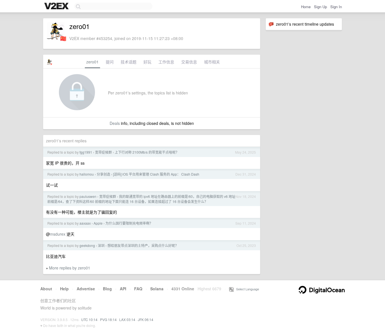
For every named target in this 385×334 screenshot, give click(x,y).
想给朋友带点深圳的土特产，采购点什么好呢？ (142, 245)
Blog (107, 288)
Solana (156, 288)
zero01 (92, 62)
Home (306, 6)
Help (64, 288)
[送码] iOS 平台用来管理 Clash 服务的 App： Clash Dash (156, 174)
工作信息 (166, 62)
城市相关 (212, 62)
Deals (115, 123)
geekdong (87, 245)
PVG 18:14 (108, 319)
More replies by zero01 (69, 268)
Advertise (86, 288)
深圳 (101, 245)
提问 (110, 62)
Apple (98, 223)
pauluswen (87, 196)
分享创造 (103, 174)
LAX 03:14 (127, 319)
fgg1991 (85, 152)
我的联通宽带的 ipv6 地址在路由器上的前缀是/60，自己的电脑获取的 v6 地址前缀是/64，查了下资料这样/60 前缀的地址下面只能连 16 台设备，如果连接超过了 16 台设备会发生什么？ (141, 199)
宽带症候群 (103, 152)
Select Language (246, 289)
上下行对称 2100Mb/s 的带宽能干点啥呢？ (147, 152)
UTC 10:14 (89, 319)
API (123, 288)
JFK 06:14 (145, 319)
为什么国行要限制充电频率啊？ (129, 223)
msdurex (57, 234)
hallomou (86, 174)
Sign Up (320, 6)
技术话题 (128, 62)
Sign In (336, 6)
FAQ (138, 288)
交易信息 (189, 62)
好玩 (147, 62)
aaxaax (85, 223)
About (46, 288)
